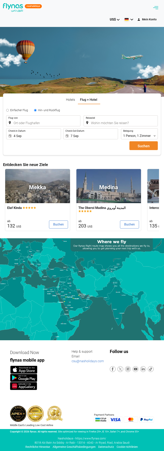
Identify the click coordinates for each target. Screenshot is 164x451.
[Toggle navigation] (156, 7)
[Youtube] (136, 369)
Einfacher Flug (19, 110)
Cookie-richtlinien (127, 446)
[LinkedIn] (143, 369)
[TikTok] (151, 369)
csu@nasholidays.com (88, 361)
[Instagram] (128, 369)
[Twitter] (120, 369)
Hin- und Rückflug (49, 110)
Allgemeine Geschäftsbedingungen (74, 446)
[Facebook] (113, 369)
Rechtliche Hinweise (37, 446)
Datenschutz (106, 446)
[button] (115, 19)
